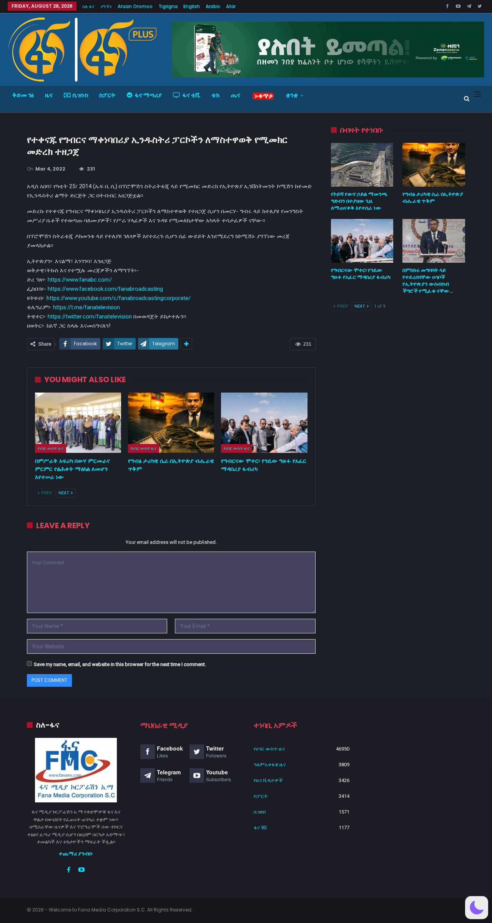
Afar (231, 6)
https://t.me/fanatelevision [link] (86, 307)
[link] (105, 288)
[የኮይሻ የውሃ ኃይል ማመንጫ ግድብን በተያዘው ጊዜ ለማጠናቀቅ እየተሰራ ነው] (362, 165)
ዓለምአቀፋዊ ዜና (270, 764)
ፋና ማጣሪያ (148, 95)
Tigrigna (168, 6)
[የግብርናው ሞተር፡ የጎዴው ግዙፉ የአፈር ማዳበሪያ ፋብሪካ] (264, 423)
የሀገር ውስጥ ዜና (50, 448)
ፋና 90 (260, 827)
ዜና (49, 95)
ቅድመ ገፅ (23, 95)
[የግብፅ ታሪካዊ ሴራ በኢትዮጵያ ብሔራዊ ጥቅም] (171, 423)
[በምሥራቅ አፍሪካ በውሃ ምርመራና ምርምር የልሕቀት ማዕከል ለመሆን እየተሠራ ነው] (78, 423)
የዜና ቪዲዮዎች (268, 780)
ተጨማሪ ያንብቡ (76, 853)
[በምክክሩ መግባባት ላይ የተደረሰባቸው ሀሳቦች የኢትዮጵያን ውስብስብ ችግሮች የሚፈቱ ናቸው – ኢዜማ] (433, 241)
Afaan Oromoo (135, 6)
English (191, 6)
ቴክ (215, 95)
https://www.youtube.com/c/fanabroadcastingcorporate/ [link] (119, 298)
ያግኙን (106, 6)
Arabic (213, 6)
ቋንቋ (292, 95)
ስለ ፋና (88, 6)
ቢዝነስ (80, 95)
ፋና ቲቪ (191, 95)
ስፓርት (107, 95)
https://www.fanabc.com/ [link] (80, 279)
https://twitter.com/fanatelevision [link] (90, 316)
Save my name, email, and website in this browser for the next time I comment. (120, 664)
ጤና (235, 95)
